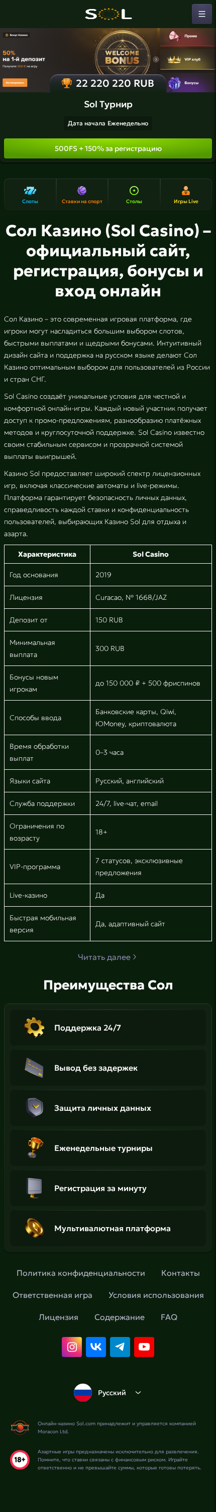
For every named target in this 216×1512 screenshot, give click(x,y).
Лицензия (58, 1317)
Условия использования (156, 1295)
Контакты (180, 1273)
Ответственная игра (52, 1295)
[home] (108, 14)
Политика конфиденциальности (81, 1273)
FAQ (169, 1317)
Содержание (119, 1317)
